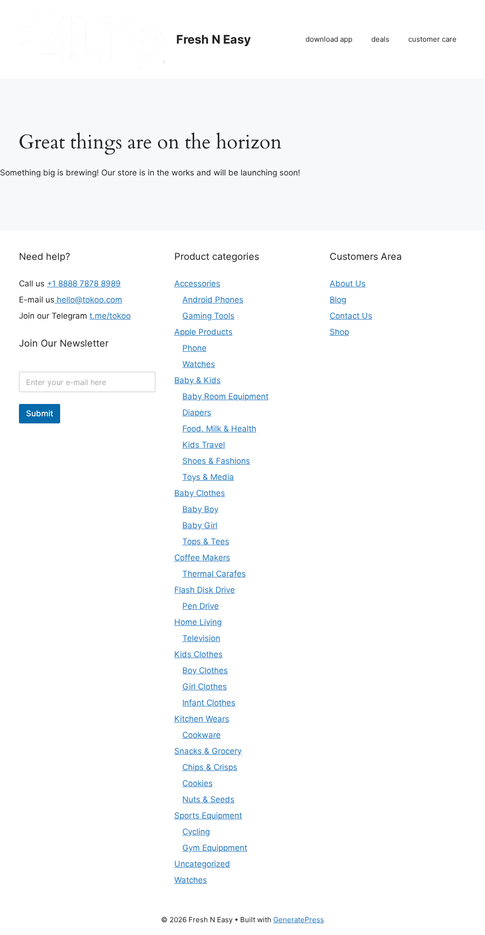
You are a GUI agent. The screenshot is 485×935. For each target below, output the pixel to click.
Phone (194, 348)
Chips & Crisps (209, 767)
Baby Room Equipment (225, 396)
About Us (348, 283)
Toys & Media (208, 477)
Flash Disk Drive (204, 590)
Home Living (198, 622)
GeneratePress (298, 919)
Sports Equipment (208, 815)
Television (201, 638)
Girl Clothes (204, 686)
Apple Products (203, 332)
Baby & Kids (197, 380)
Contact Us (351, 316)
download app (328, 39)
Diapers (196, 412)
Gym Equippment (214, 847)
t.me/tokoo (110, 316)
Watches (198, 364)
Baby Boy (200, 509)
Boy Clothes (205, 670)
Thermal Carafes (214, 573)
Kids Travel (203, 444)
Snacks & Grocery (208, 751)
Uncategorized (202, 864)
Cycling (196, 831)
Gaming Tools (208, 316)
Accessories (197, 283)
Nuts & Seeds (208, 799)
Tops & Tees (205, 541)
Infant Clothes (208, 702)
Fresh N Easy (213, 39)
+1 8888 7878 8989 (84, 283)
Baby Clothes (199, 493)
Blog (338, 299)
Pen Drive (200, 606)
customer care (432, 39)
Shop (339, 332)
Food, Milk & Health (219, 428)
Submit (39, 413)
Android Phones (212, 299)
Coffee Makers (202, 557)
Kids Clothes (198, 654)
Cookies (197, 783)
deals (380, 39)
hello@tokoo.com (88, 299)
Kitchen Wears (201, 719)
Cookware (201, 735)
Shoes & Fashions (216, 461)
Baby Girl (199, 525)
